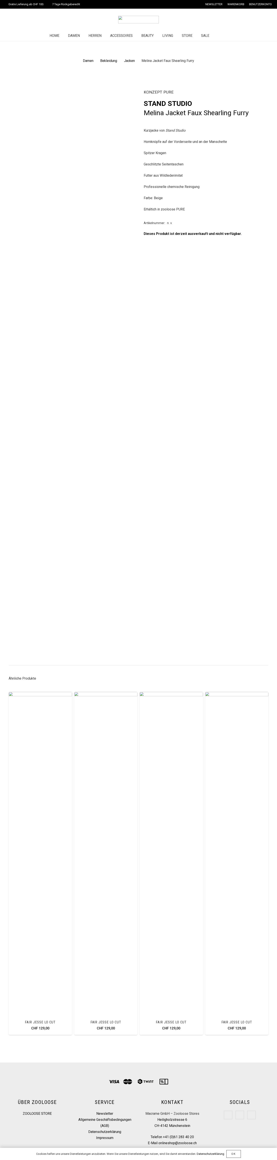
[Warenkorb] (227, 35)
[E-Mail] (251, 1115)
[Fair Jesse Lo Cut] (40, 695)
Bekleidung (108, 61)
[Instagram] (239, 1115)
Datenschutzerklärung (104, 1132)
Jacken (129, 61)
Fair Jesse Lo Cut (40, 1022)
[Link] (138, 19)
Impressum (104, 1138)
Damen (88, 61)
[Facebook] (228, 1115)
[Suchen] (218, 36)
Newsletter (104, 1114)
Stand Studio (168, 103)
